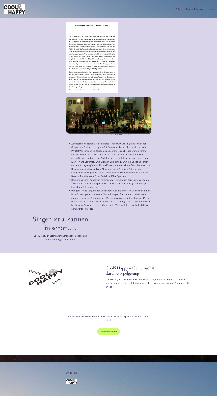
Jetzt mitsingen (108, 331)
